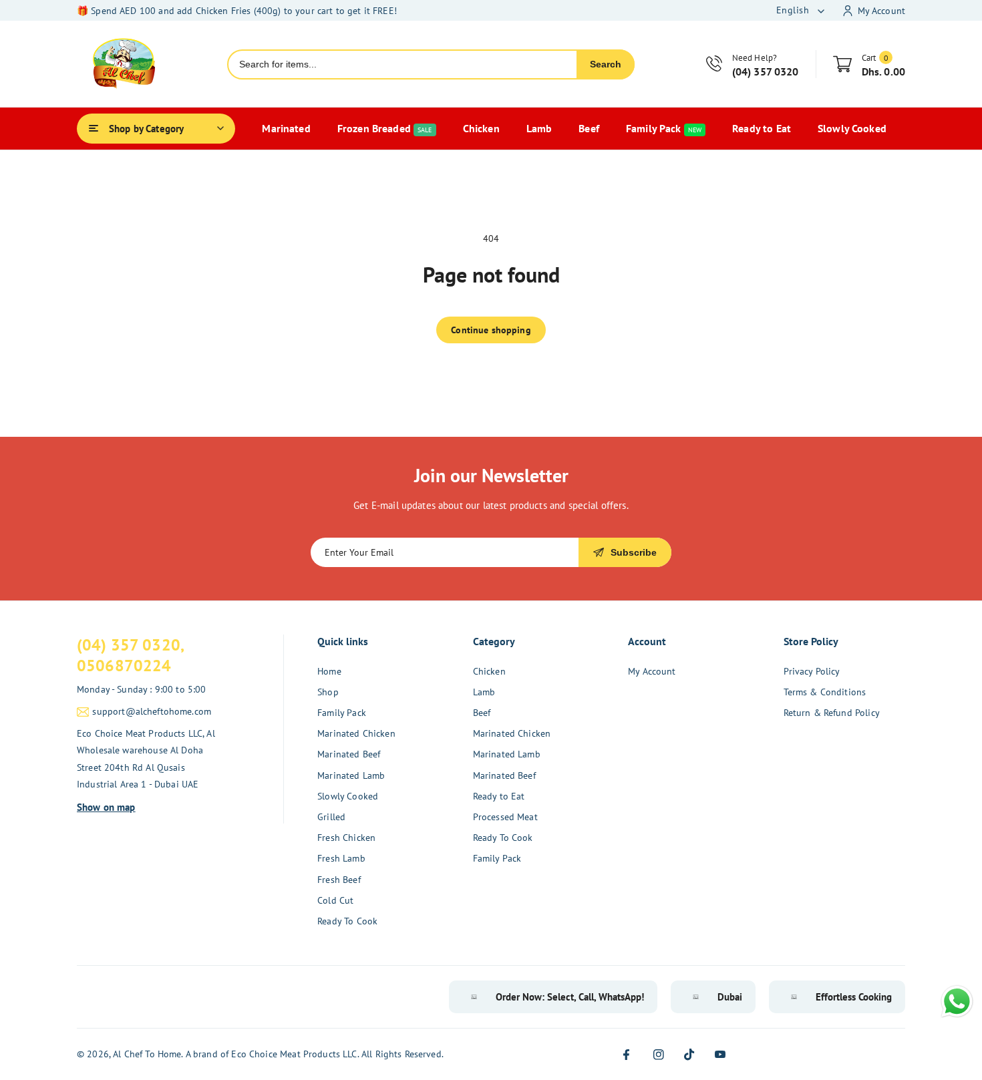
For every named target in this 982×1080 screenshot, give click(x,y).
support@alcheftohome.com (151, 711)
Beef (482, 713)
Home (329, 671)
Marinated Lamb (351, 775)
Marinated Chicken (356, 733)
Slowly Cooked (347, 796)
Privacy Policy (812, 671)
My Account (652, 671)
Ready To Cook (347, 921)
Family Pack (341, 713)
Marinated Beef (348, 754)
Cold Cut (335, 900)
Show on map (106, 807)
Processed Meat (505, 817)
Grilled (331, 817)
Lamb (484, 692)
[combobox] (402, 64)
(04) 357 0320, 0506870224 (130, 655)
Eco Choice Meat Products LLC (294, 1054)
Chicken (489, 671)
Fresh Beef (339, 880)
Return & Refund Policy (832, 713)
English (793, 10)
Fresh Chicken (346, 838)
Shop (328, 692)
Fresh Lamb (341, 858)
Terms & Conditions (825, 692)
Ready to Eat (499, 796)
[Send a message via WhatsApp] (957, 1001)
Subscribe (634, 552)
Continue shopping (491, 330)
